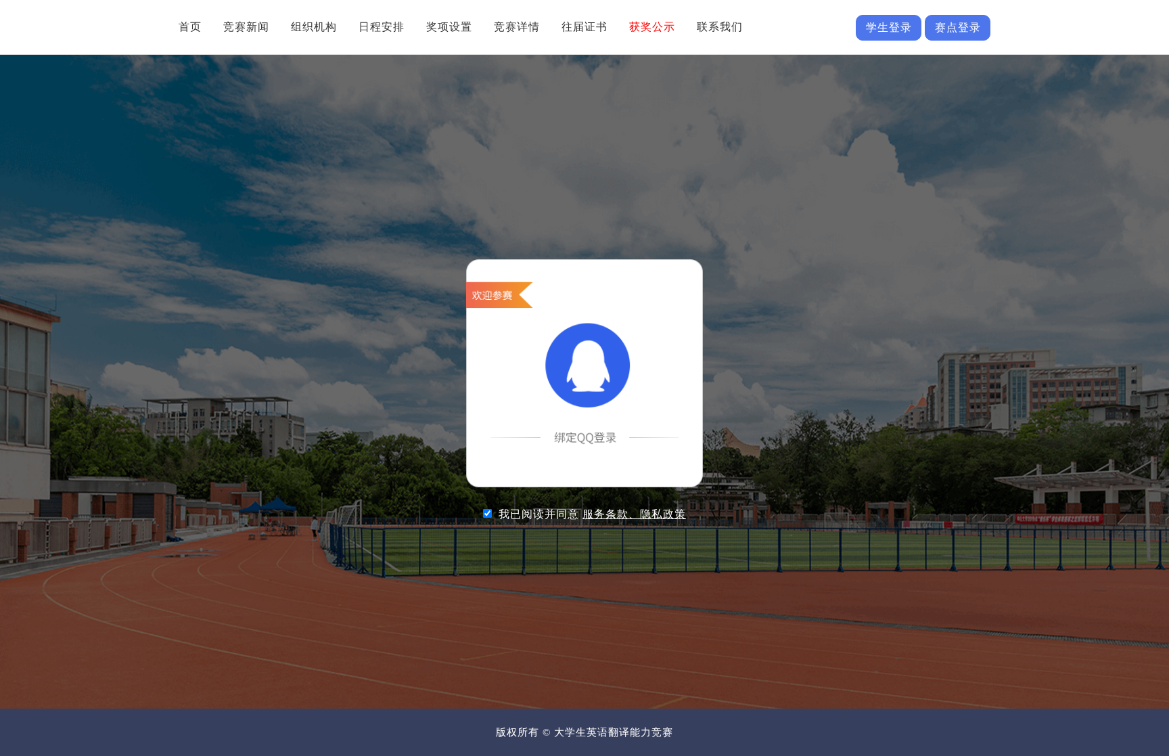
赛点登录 (958, 27)
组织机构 (314, 26)
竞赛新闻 (246, 26)
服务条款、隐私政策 (634, 514)
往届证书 (584, 26)
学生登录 (889, 27)
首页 (190, 26)
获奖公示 (652, 26)
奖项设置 (449, 26)
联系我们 (720, 26)
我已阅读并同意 (592, 514)
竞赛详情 (517, 26)
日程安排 (382, 26)
